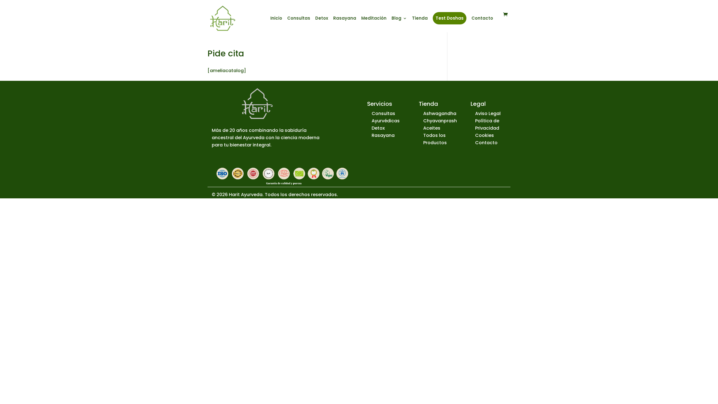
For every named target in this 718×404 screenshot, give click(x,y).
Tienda (420, 18)
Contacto (482, 18)
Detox (321, 18)
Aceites (431, 128)
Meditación (373, 18)
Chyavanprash (440, 121)
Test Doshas (450, 18)
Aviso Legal (488, 113)
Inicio (276, 18)
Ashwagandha (439, 113)
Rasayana (344, 18)
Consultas (298, 18)
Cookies (484, 135)
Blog (396, 18)
